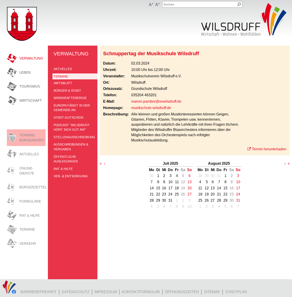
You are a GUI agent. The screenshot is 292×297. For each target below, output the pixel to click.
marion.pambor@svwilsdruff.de (156, 101)
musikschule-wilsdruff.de (151, 108)
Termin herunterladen (269, 149)
